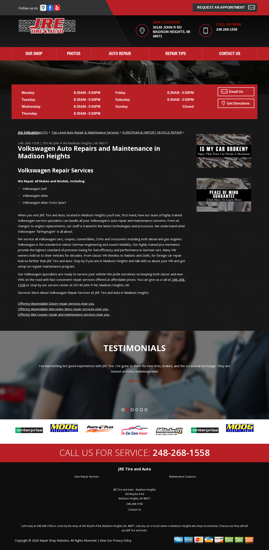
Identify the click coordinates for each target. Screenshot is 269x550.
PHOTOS (73, 54)
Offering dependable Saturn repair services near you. (56, 303)
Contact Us (134, 509)
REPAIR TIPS (175, 54)
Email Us (235, 91)
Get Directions (238, 103)
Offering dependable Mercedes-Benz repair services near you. (63, 309)
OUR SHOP (33, 54)
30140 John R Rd (55, 143)
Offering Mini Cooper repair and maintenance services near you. (64, 314)
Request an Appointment (221, 7)
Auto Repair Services (86, 476)
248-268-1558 (226, 29)
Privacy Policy (122, 540)
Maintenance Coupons (182, 476)
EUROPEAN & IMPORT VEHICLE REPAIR (152, 132)
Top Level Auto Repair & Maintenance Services (85, 132)
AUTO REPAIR (120, 54)
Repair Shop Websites (54, 540)
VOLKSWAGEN (28, 133)
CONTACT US (229, 54)
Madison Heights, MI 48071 (88, 143)
